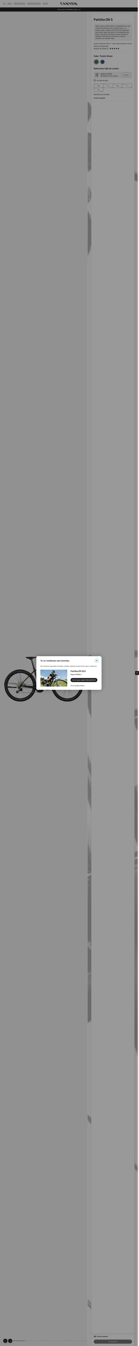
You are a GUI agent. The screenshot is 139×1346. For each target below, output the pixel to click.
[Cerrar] (97, 661)
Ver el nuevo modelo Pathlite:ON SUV (84, 680)
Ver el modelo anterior (77, 685)
